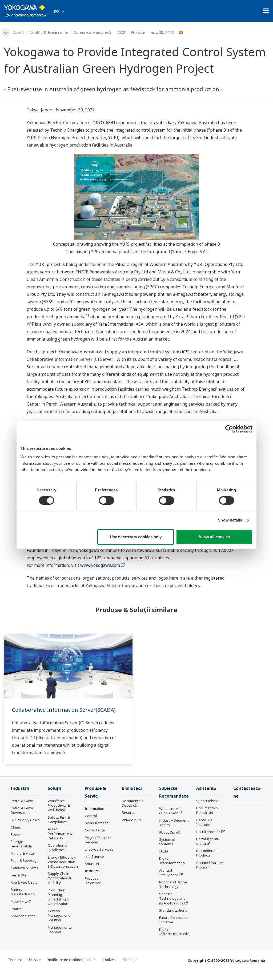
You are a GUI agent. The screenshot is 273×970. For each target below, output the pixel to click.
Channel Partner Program (209, 865)
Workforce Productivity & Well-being (59, 805)
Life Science (94, 856)
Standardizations (173, 910)
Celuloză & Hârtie (25, 868)
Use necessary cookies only (136, 537)
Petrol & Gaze (22, 800)
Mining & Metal (23, 853)
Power (16, 834)
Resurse (128, 812)
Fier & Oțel (19, 875)
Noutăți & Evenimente (48, 32)
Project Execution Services (99, 839)
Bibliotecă (132, 788)
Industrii (20, 788)
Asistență (206, 788)
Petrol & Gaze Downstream (22, 810)
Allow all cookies (214, 537)
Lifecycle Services (99, 849)
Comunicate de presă (92, 32)
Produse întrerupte (93, 880)
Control (91, 815)
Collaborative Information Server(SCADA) (64, 709)
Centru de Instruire (204, 822)
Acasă (18, 32)
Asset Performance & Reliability (60, 833)
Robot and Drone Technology (173, 884)
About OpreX (169, 832)
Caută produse (208, 831)
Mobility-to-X (21, 901)
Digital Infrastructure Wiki (174, 931)
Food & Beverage (25, 860)
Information (94, 808)
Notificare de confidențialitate (71, 959)
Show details (230, 520)
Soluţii (54, 788)
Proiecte (138, 32)
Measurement (96, 823)
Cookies (109, 959)
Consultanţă (95, 830)
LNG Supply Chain (25, 820)
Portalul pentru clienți (208, 841)
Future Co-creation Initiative (174, 919)
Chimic (16, 827)
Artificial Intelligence (168, 872)
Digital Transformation (172, 860)
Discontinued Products (207, 853)
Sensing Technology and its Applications (172, 898)
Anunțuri (92, 863)
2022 (121, 32)
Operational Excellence (57, 847)
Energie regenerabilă (21, 843)
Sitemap (129, 959)
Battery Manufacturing (23, 891)
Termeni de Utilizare (24, 959)
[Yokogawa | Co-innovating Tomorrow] (26, 11)
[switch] (106, 500)
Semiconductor (23, 916)
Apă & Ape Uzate (24, 882)
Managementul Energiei (60, 929)
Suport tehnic (207, 800)
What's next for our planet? (171, 810)
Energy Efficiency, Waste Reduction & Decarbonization (63, 862)
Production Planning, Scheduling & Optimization (58, 897)
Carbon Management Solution (59, 915)
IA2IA (163, 851)
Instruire (92, 870)
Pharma (17, 908)
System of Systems (167, 841)
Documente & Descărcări (133, 803)
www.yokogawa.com (100, 565)
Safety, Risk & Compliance (59, 819)
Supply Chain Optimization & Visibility (59, 878)
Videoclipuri (131, 820)
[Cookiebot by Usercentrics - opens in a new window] (229, 429)
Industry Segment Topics (173, 822)
